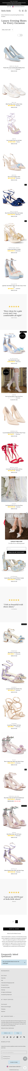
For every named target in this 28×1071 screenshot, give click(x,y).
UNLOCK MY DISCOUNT (16, 552)
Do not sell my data (5, 987)
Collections (7, 14)
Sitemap (3, 989)
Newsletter (5, 1041)
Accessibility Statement (6, 994)
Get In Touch (4, 975)
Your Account (4, 1004)
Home (2, 14)
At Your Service (7, 999)
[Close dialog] (26, 513)
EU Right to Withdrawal (6, 992)
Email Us (7, 1033)
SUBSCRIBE (14, 1062)
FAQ (2, 980)
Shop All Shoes (14, 929)
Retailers (3, 1011)
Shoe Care (3, 978)
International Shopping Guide (7, 982)
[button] (25, 1059)
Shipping (3, 1009)
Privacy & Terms (4, 985)
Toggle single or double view (20, 35)
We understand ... (8, 1016)
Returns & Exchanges (6, 1006)
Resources (5, 970)
